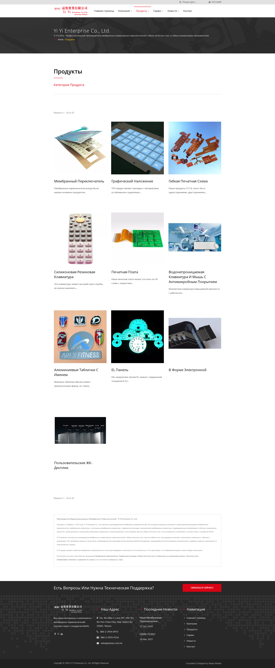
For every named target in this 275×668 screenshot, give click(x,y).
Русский (216, 2)
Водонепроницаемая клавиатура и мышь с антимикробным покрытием (193, 277)
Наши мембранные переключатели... (151, 619)
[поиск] (180, 2)
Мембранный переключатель (79, 181)
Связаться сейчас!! (202, 588)
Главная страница (104, 10)
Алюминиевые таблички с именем (76, 372)
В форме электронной (187, 369)
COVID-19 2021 (148, 634)
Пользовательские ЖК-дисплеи (73, 465)
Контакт (187, 10)
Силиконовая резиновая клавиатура (74, 274)
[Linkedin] (62, 634)
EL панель (119, 369)
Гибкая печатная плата (146, 556)
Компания (124, 10)
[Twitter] (58, 634)
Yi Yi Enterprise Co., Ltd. (80, 663)
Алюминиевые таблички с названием (71, 560)
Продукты (142, 10)
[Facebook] (55, 634)
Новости (173, 10)
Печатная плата (124, 272)
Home (60, 40)
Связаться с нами (116, 560)
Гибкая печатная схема (188, 181)
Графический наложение (132, 181)
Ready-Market (215, 664)
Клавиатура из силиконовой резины (170, 556)
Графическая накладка (128, 556)
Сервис (157, 10)
